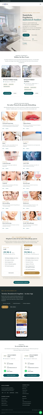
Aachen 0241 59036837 (7, 1)
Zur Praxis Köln (7, 93)
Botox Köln (24, 388)
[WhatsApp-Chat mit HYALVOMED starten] (40, 412)
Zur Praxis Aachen (28, 93)
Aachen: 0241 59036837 (26, 403)
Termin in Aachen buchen (32, 375)
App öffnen (5, 306)
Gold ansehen (11, 272)
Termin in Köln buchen (11, 375)
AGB (32, 409)
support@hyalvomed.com (26, 401)
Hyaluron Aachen (4, 401)
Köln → (3, 128)
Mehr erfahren (13, 306)
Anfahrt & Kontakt (25, 393)
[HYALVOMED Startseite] (5, 4)
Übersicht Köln (24, 386)
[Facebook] (39, 1)
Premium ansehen (31, 272)
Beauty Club (24, 398)
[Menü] (40, 4)
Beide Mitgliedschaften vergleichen (21, 282)
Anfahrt (15, 93)
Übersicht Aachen (4, 398)
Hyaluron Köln (24, 390)
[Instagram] (41, 1)
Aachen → (7, 128)
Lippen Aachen (4, 403)
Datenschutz (36, 409)
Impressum (40, 409)
